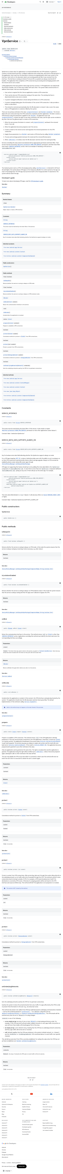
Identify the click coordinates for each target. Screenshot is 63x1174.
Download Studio (26, 1132)
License (9, 1162)
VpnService (6, 266)
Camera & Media (26, 1109)
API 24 (18, 458)
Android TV (45, 1111)
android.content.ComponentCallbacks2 (23, 256)
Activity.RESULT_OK (40, 745)
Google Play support (47, 1128)
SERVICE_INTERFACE (14, 146)
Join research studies (48, 1130)
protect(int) (6, 853)
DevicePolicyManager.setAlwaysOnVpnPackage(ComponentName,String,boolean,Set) (27, 569)
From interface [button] (19, 256)
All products (5, 1157)
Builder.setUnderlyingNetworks (26, 1041)
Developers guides (26, 1127)
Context (11, 323)
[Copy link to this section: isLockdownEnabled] (17, 576)
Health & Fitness (26, 1107)
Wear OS (45, 1104)
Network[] (21, 365)
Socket (11, 333)
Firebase (4, 1152)
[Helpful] (58, 13)
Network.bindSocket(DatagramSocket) (33, 1013)
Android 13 (4, 1132)
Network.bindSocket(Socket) (11, 1013)
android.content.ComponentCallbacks (23, 400)
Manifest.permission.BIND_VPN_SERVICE (29, 144)
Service (12, 50)
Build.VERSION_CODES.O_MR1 (52, 495)
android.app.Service (13, 59)
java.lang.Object (6, 54)
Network (33, 1021)
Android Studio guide (27, 1124)
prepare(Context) (32, 112)
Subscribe (22, 1166)
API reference (6, 7)
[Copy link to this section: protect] (8, 800)
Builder (33, 115)
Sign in (59, 2)
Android (4, 1102)
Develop (14, 13)
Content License (44, 1084)
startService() (41, 168)
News (3, 1111)
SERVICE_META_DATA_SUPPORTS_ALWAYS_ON (15, 234)
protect (5, 333)
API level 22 (9, 989)
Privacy (24, 1111)
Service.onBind (7, 676)
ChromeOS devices (47, 1107)
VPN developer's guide (37, 181)
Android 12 (4, 1135)
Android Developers (6, 13)
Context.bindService (45, 651)
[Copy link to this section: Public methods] (17, 527)
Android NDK (25, 1134)
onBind (5, 302)
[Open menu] (2, 2)
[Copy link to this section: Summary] (11, 194)
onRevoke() (12, 139)
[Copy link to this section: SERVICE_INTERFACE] (18, 413)
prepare (5, 323)
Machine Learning (26, 1104)
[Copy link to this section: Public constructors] (20, 507)
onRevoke (6, 312)
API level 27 (9, 443)
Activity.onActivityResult (17, 745)
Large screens (46, 1102)
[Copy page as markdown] (24, 41)
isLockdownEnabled (9, 291)
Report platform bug (47, 1123)
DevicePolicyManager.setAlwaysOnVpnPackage (16, 464)
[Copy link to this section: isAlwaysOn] (11, 532)
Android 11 (4, 1137)
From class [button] (13, 247)
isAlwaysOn (6, 280)
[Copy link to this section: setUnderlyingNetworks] (20, 987)
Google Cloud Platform (7, 1154)
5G (23, 1114)
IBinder (5, 298)
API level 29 (9, 535)
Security (4, 1107)
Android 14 (4, 1130)
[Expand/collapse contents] (11, 17)
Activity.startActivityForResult (50, 741)
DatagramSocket (13, 355)
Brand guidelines (16, 1162)
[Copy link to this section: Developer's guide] (16, 178)
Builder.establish (46, 112)
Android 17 (4, 1123)
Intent (10, 302)
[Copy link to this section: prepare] (9, 722)
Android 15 (4, 1128)
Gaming (24, 1102)
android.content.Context (10, 56)
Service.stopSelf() (30, 702)
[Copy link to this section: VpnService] (11, 512)
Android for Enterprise (7, 1104)
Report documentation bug (49, 1125)
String (5, 220)
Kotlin (54, 44)
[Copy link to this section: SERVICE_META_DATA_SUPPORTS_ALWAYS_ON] (37, 440)
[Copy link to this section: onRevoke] (10, 683)
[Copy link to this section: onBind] (8, 619)
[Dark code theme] (60, 153)
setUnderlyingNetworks (10, 365)
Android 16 (4, 1125)
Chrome (4, 1150)
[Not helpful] (60, 13)
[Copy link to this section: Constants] (12, 408)
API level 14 (9, 36)
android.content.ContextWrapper (14, 57)
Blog (3, 1114)
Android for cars (47, 1109)
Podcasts (4, 1116)
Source (3, 1109)
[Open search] (40, 2)
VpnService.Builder (9, 207)
